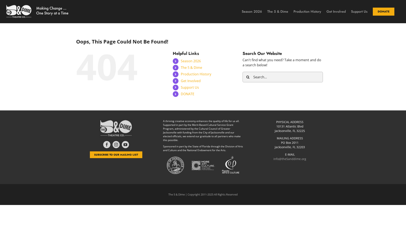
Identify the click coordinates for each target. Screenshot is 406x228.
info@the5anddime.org (289, 159)
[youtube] (125, 144)
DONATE (187, 94)
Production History (196, 74)
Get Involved (191, 81)
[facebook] (106, 144)
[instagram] (116, 144)
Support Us (190, 87)
